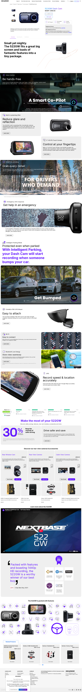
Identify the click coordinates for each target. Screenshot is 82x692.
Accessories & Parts (47, 1)
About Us (31, 673)
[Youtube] (78, 689)
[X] (74, 689)
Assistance (63, 1)
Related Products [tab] (11, 641)
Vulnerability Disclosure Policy (34, 679)
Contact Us (19, 674)
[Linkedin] (80, 689)
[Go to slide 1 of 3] (39, 664)
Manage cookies (33, 684)
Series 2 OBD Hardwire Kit (30, 646)
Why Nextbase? (32, 674)
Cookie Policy (32, 683)
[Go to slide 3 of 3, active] (42, 664)
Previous (2, 653)
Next (80, 653)
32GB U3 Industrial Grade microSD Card (11, 646)
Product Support (20, 673)
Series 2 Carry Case (67, 646)
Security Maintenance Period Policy (34, 681)
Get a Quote (76, 1)
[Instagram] (76, 689)
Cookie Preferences (13, 689)
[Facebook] (72, 689)
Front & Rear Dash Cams (25, 1)
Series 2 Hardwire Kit (48, 646)
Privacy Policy (32, 675)
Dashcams (7, 674)
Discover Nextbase (55, 1)
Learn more (6, 133)
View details (12, 661)
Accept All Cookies (23, 689)
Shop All (18, 1)
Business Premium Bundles (37, 1)
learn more (24, 686)
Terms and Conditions (34, 677)
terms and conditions (57, 673)
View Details (9, 479)
